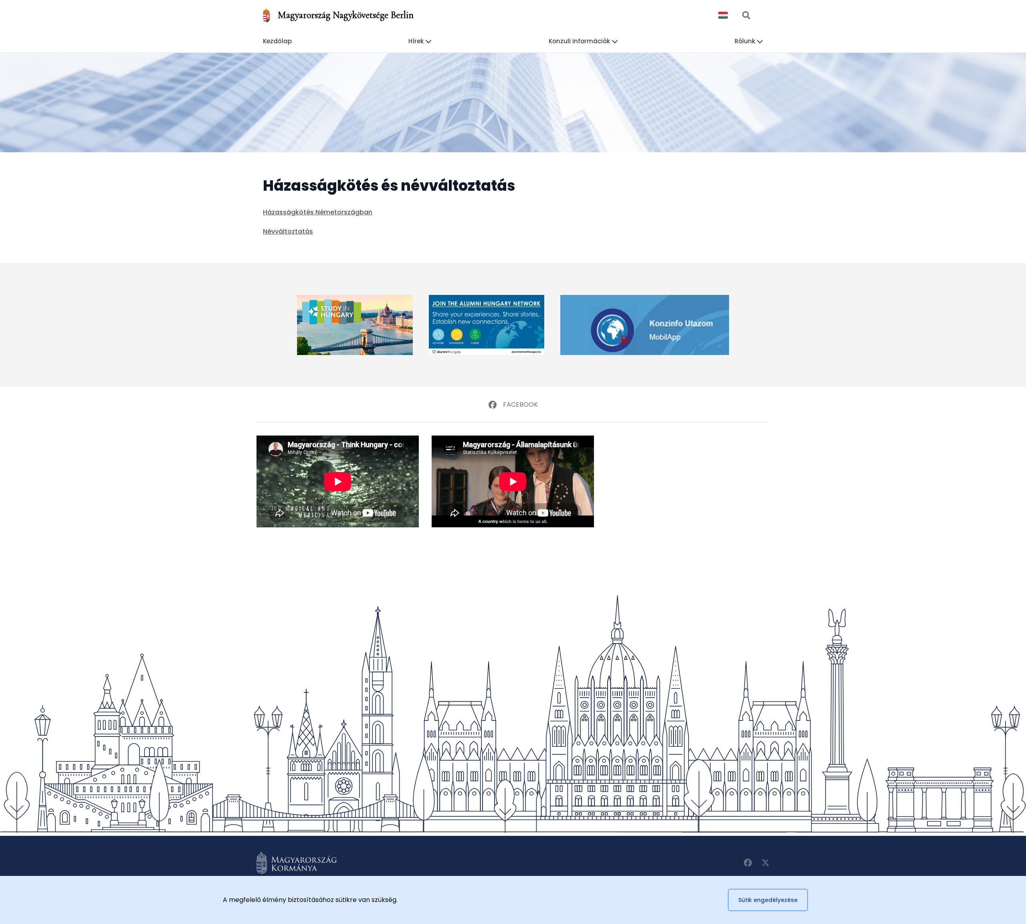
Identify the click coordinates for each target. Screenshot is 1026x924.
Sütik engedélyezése (768, 900)
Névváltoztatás (288, 231)
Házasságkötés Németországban (317, 212)
